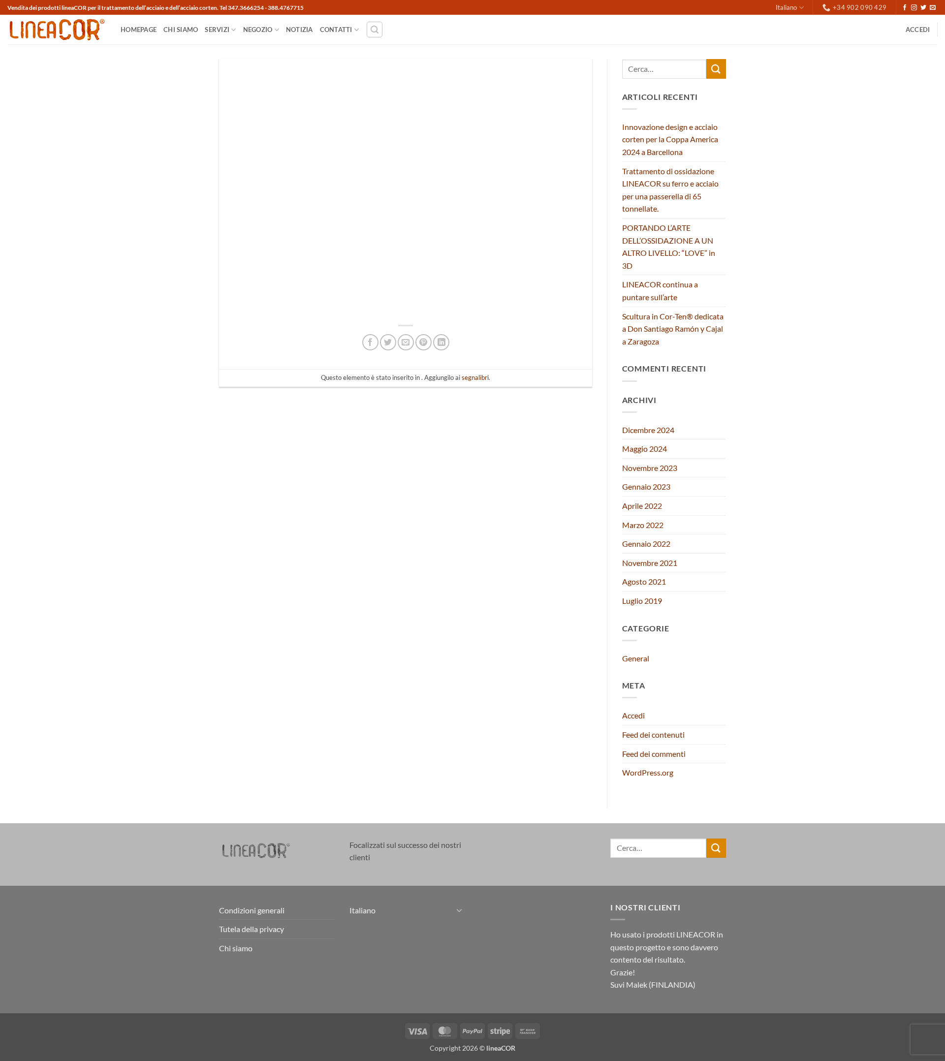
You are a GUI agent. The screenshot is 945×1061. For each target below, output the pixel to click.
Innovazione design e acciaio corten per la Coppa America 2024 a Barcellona (670, 139)
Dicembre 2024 (648, 430)
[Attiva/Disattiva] (459, 910)
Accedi (633, 715)
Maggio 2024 (644, 448)
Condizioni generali (251, 910)
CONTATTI (336, 29)
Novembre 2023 (649, 467)
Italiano (786, 7)
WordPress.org (647, 772)
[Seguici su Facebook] (905, 7)
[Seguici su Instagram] (914, 7)
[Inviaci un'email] (933, 7)
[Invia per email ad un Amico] (406, 342)
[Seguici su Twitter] (923, 7)
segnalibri (475, 377)
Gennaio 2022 (646, 543)
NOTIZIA (299, 29)
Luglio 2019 (642, 600)
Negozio (258, 29)
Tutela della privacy (251, 929)
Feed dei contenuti (653, 734)
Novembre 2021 (649, 562)
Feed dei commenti (654, 753)
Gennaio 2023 (646, 486)
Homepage (139, 29)
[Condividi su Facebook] (370, 342)
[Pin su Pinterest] (423, 342)
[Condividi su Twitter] (388, 342)
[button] (374, 29)
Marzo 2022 (642, 525)
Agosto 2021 (644, 581)
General (635, 658)
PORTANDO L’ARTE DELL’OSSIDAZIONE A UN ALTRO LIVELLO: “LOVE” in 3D (668, 246)
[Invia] (716, 68)
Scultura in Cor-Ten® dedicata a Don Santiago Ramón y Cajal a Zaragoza (673, 329)
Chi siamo (180, 29)
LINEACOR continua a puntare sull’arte (660, 291)
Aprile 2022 (642, 505)
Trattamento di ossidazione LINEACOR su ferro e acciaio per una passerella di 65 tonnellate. (670, 190)
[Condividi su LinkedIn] (441, 342)
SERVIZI (217, 29)
